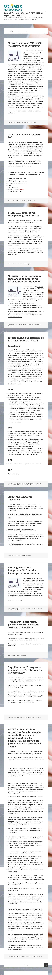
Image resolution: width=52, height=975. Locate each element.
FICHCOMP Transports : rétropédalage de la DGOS (23, 214)
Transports (28, 122)
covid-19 (22, 608)
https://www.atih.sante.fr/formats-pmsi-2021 (20, 167)
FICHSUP (19, 200)
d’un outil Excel (22, 311)
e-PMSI (19, 324)
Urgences (34, 122)
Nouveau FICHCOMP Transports (20, 498)
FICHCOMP (18, 264)
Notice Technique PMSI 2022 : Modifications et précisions (25, 44)
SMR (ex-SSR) (27, 200)
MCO (22, 200)
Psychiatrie (31, 324)
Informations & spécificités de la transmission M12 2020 (26, 339)
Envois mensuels (22, 122)
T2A (32, 484)
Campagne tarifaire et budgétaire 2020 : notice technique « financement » (23, 570)
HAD (15, 484)
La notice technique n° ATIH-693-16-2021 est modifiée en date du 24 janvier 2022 (33, 53)
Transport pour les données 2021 (24, 136)
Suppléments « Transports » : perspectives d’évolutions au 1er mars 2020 (25, 670)
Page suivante (46, 965)
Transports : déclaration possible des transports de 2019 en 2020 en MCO (23, 624)
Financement (11, 484)
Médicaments (14, 609)
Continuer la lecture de (15, 601)
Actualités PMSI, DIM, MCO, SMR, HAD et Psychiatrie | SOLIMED (23, 14)
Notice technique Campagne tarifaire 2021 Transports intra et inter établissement (24, 278)
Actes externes (21, 483)
